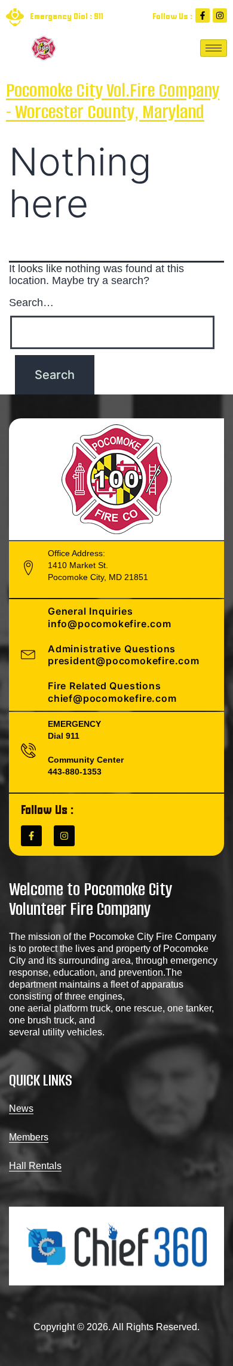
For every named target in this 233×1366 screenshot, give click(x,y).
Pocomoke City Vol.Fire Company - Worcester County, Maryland (112, 101)
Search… (31, 303)
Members (28, 1137)
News (21, 1108)
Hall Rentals (35, 1166)
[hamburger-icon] (213, 48)
